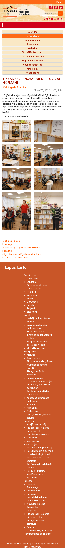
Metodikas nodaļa (36, 348)
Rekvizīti (31, 291)
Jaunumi (32, 31)
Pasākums (50, 90)
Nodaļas (28, 315)
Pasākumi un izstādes (38, 391)
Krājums (31, 354)
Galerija (32, 48)
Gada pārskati (34, 288)
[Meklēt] (60, 13)
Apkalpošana (33, 358)
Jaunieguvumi (32, 40)
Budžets (31, 298)
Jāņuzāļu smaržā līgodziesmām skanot (22, 254)
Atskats (38, 90)
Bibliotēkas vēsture (37, 285)
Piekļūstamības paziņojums (38, 533)
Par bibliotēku (31, 275)
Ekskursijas (32, 411)
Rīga (60, 90)
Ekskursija (7, 244)
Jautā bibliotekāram (32, 56)
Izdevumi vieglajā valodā (39, 530)
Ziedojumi (32, 311)
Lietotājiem (29, 421)
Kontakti (28, 480)
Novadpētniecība (32, 64)
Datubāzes (32, 394)
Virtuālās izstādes (32, 52)
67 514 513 (54, 19)
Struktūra (32, 281)
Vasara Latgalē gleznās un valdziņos (21, 247)
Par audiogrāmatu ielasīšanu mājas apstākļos (36, 474)
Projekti (31, 308)
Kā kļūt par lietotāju (37, 424)
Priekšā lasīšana (35, 378)
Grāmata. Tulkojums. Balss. (16, 257)
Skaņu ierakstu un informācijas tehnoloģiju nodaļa (39, 335)
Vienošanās (33, 441)
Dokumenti (32, 301)
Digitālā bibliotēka (32, 60)
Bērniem (31, 527)
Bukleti (30, 305)
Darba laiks (32, 278)
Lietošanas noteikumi (38, 434)
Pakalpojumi (30, 351)
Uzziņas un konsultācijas (39, 381)
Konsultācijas (30, 444)
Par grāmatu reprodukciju (40, 447)
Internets (31, 404)
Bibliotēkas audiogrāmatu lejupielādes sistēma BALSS (40, 364)
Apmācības (33, 407)
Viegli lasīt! (32, 72)
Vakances (32, 295)
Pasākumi (32, 44)
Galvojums (32, 437)
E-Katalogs (32, 36)
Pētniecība (32, 68)
